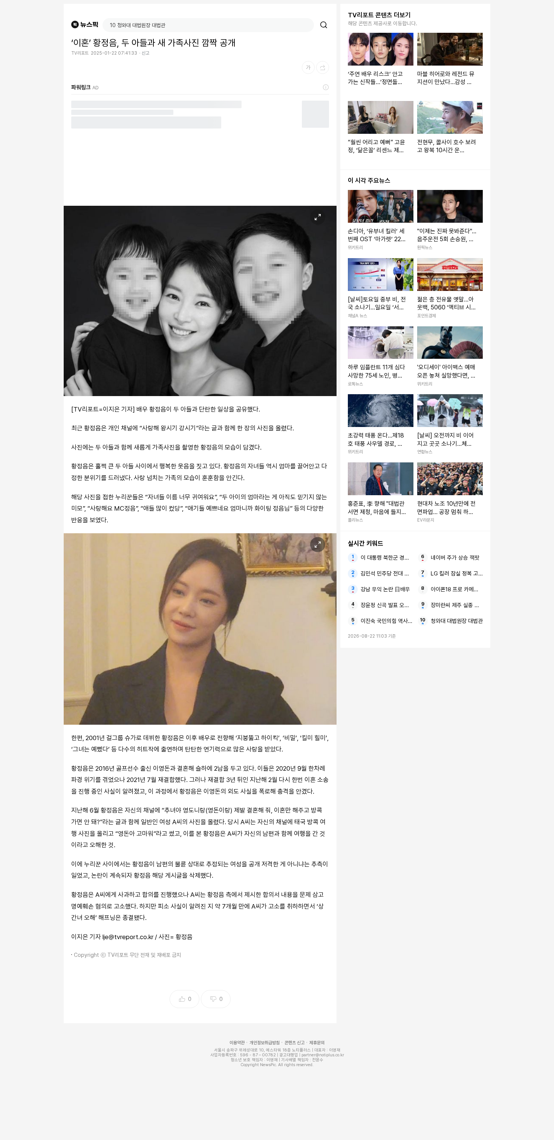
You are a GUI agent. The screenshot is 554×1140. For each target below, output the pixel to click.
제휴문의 (316, 1042)
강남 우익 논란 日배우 (385, 589)
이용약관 (237, 1042)
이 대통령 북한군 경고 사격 (387, 557)
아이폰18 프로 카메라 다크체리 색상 (457, 589)
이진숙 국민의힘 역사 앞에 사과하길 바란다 (387, 621)
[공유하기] (322, 67)
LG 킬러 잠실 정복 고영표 (457, 573)
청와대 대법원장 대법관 (457, 621)
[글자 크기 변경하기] (308, 67)
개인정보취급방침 (264, 1042)
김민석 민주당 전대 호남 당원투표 (387, 573)
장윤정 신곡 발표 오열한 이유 (387, 605)
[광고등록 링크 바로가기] (326, 87)
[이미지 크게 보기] (317, 217)
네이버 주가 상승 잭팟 (455, 557)
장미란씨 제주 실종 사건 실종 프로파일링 (457, 605)
